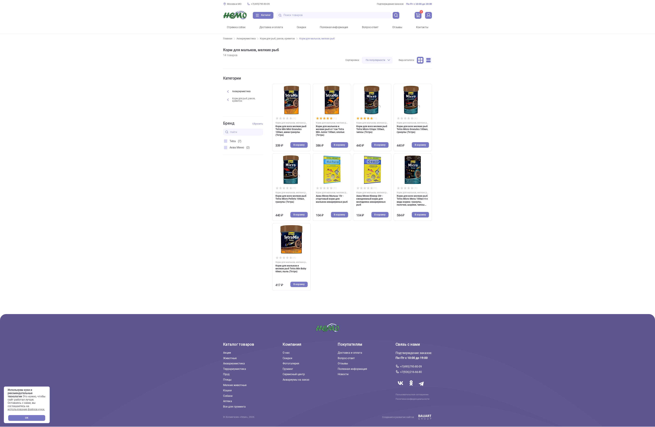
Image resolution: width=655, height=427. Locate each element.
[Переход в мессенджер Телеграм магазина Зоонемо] (421, 387)
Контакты (422, 27)
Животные (230, 358)
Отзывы (397, 27)
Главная (227, 38)
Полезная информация (334, 27)
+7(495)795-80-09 (260, 4)
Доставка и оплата (271, 27)
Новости (343, 374)
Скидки (301, 27)
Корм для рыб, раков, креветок (277, 38)
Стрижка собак (236, 27)
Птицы (227, 379)
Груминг (288, 369)
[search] (396, 15)
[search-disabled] (280, 15)
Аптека (227, 401)
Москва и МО (234, 4)
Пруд (226, 374)
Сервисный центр (294, 374)
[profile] (428, 15)
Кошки (227, 390)
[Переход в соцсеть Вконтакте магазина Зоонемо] (401, 387)
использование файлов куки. (26, 409)
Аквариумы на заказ (296, 379)
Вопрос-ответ (370, 27)
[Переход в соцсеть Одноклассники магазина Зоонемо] (411, 387)
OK (26, 417)
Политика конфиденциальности (413, 399)
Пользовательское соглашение (412, 394)
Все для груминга (234, 406)
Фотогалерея (291, 363)
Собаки (227, 395)
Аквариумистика (246, 38)
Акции (227, 352)
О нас (286, 352)
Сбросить (257, 123)
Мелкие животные (234, 385)
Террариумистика (234, 369)
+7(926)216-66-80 (411, 372)
